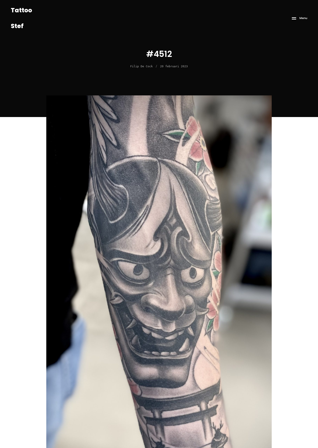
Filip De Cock (141, 66)
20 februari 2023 (174, 66)
